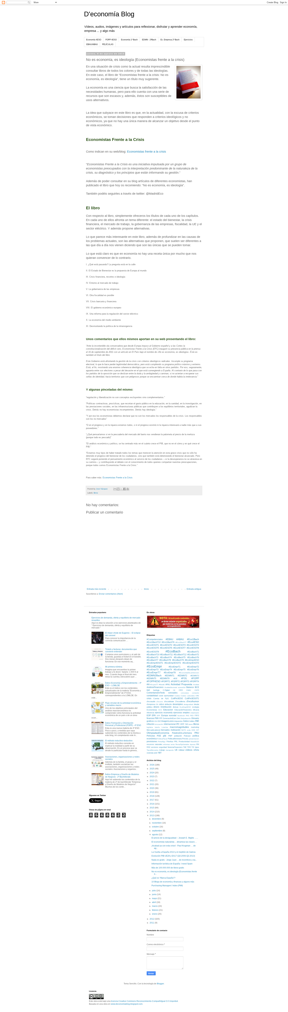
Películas (151, 736)
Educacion (168, 710)
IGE (159, 721)
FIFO (197, 715)
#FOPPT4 (194, 681)
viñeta (196, 750)
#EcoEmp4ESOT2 (172, 663)
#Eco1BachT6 (168, 642)
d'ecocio (159, 701)
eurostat (172, 715)
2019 (152, 792)
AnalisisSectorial (170, 687)
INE (197, 721)
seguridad (163, 747)
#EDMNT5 (151, 678)
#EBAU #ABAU (175, 639)
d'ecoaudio (151, 701)
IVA (186, 724)
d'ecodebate (169, 701)
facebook (181, 715)
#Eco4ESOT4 (193, 645)
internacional (170, 724)
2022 (152, 780)
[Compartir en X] (121, 489)
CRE (197, 696)
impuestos (178, 721)
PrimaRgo (162, 741)
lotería (157, 727)
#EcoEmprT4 (166, 669)
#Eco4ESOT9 (153, 652)
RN (197, 744)
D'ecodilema (180, 701)
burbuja (156, 690)
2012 (152, 919)
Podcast (187, 736)
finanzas (150, 718)
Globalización (185, 718)
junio (154, 894)
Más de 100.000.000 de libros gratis (168, 868)
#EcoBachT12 (180, 654)
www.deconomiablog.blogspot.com (126, 1004)
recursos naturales (154, 744)
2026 (152, 765)
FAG (187, 715)
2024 (152, 773)
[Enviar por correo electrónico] (115, 489)
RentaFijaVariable (182, 744)
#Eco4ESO (193, 642)
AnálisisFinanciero (155, 687)
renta (173, 744)
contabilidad (152, 695)
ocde (189, 730)
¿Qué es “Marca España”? (163, 878)
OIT (197, 730)
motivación (175, 730)
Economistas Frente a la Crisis (117, 477)
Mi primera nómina (113, 667)
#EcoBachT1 (193, 652)
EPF (158, 715)
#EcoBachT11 (166, 654)
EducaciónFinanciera (183, 710)
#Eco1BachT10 (154, 642)
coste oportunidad (166, 696)
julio (154, 890)
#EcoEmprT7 (153, 672)
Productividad (184, 741)
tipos (197, 747)
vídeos (188, 749)
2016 (152, 804)
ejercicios (177, 712)
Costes (177, 696)
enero (155, 914)
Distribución (166, 707)
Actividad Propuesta (181, 684)
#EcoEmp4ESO (192, 660)
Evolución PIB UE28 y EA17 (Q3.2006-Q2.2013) (173, 856)
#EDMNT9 (165, 678)
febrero (155, 910)
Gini (178, 718)
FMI (156, 718)
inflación (150, 724)
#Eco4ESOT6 (166, 648)
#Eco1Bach (193, 639)
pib (164, 735)
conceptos (173, 693)
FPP (160, 718)
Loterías (165, 727)
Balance (190, 687)
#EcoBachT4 (166, 657)
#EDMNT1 (169, 675)
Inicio (146, 589)
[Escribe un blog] (118, 489)
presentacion (194, 739)
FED (192, 715)
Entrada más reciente (96, 589)
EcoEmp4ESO (185, 707)
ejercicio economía (163, 712)
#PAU (168, 684)
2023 (152, 776)
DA (157, 704)
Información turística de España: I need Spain (172, 864)
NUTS (183, 730)
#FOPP (195, 678)
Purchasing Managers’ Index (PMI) (167, 885)
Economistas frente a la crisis (146, 151)
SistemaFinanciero (175, 747)
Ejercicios (188, 40)
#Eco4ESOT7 (179, 648)
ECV (160, 710)
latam (190, 724)
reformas (166, 744)
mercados (165, 730)
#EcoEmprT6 (193, 669)
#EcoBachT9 (178, 660)
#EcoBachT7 (152, 660)
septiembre (157, 831)
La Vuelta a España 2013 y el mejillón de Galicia (174, 852)
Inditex (192, 721)
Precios (185, 739)
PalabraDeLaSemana (182, 733)
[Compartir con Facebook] (124, 489)
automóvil (181, 687)
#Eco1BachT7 (181, 642)
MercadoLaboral (153, 730)
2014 (152, 812)
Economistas (152, 710)
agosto (155, 834)
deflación (168, 704)
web (155, 753)
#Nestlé (162, 684)
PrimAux (169, 741)
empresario (194, 713)
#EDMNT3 (194, 676)
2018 (152, 796)
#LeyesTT (154, 684)
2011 (152, 923)
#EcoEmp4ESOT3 (190, 663)
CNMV (188, 690)
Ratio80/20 (194, 741)
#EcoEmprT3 (152, 669)
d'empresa (151, 704)
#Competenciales (155, 639)
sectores (154, 747)
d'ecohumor (192, 701)
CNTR (196, 690)
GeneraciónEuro (169, 718)
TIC (193, 747)
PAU (196, 732)
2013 (152, 815)
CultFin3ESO (177, 698)
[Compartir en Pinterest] (127, 489)
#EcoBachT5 (180, 657)
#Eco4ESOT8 (193, 648)
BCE (197, 687)
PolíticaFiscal (162, 739)
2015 (152, 808)
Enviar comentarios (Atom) (111, 594)
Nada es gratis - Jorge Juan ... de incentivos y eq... (174, 860)
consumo (195, 693)
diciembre (157, 819)
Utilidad (181, 750)
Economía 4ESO (93, 40)
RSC (148, 747)
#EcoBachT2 (193, 654)
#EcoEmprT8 (170, 672)
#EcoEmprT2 (193, 667)
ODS (193, 730)
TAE (184, 747)
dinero (156, 707)
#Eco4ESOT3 (179, 645)
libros (96, 493)
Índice (186, 721)
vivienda (150, 753)
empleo (186, 712)
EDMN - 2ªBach (149, 40)
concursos (185, 693)
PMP (170, 736)
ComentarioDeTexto (156, 693)
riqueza (193, 744)
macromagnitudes (179, 727)
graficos (150, 721)
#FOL (184, 678)
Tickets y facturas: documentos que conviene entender (121, 650)
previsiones (152, 741)
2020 (152, 788)
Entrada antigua (194, 589)
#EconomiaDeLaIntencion (189, 673)
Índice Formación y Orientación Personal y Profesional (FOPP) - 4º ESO (123, 724)
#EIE (175, 678)
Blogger (160, 983)
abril (154, 902)
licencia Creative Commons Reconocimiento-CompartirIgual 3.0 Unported (144, 1001)
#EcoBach (173, 651)
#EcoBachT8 (165, 660)
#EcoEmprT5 (180, 669)
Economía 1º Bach (129, 40)
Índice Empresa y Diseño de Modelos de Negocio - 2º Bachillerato (122, 775)
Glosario (195, 718)
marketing (195, 727)
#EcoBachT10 (153, 654)
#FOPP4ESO (153, 681)
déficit (161, 704)
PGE (159, 736)
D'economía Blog (109, 14)
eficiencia (150, 713)
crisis (149, 698)
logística (150, 727)
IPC (178, 724)
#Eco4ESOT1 (153, 645)
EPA (154, 715)
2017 (152, 800)
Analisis (196, 684)
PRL (176, 741)
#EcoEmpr (154, 666)
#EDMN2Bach (154, 675)
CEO (181, 690)
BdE (148, 690)
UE (176, 750)
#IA (148, 684)
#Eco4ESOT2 (166, 645)
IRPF (182, 724)
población (178, 736)
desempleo (178, 704)
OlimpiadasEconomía (158, 732)
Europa (164, 715)
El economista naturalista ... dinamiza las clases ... (174, 842)
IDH (155, 721)
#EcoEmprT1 (174, 667)
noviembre (157, 823)
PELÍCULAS (107, 44)
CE (174, 690)
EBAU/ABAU (92, 44)
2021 (152, 784)
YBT (160, 753)
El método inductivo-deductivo (118, 740)
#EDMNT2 (182, 675)
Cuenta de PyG (161, 698)
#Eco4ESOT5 (153, 648)
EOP (149, 715)
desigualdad (188, 704)
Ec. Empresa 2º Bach (170, 40)
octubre (155, 827)
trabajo (162, 750)
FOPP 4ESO (111, 40)
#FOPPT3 (184, 681)
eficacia (196, 710)
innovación (159, 724)
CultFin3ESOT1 (192, 698)
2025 (152, 769)
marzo (155, 906)
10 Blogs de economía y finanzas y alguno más (173, 882)
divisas (175, 707)
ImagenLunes (167, 721)
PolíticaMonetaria (175, 739)
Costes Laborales (187, 696)
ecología (195, 707)
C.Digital (166, 690)
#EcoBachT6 (193, 657)
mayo (155, 898)
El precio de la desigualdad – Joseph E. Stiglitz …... (175, 838)
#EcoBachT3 (152, 657)
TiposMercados (152, 750)
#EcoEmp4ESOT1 (155, 663)
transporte (170, 750)
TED (189, 747)
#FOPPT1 (165, 681)
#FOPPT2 (175, 681)
